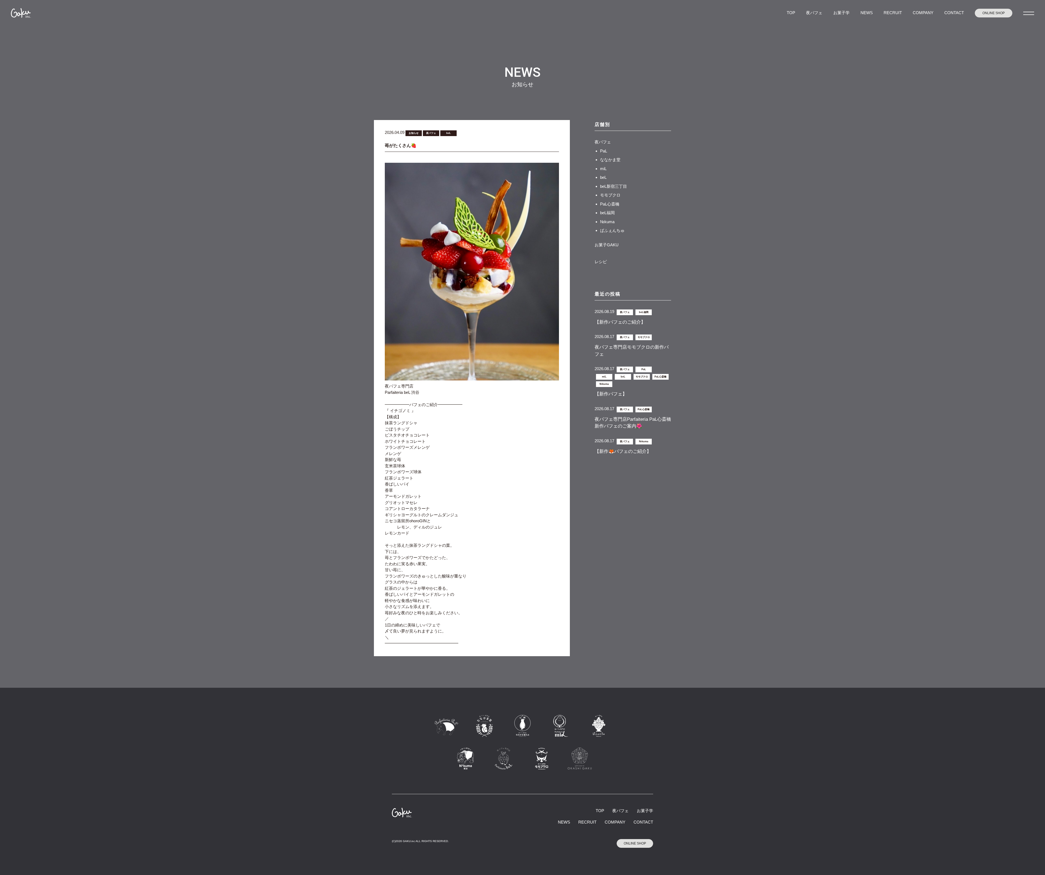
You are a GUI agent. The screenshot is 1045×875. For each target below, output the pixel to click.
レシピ (601, 261)
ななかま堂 (610, 159)
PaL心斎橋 (609, 204)
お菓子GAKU (607, 244)
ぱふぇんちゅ (612, 230)
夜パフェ (814, 12)
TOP (791, 12)
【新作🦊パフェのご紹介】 (623, 451)
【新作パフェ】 (611, 394)
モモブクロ (610, 195)
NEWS (866, 12)
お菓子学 (841, 12)
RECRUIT (893, 12)
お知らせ (414, 133)
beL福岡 (607, 212)
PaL (603, 151)
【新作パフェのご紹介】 (620, 322)
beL (448, 133)
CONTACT (954, 12)
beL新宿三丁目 (613, 186)
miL (603, 168)
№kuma (607, 221)
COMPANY (923, 12)
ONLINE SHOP (993, 13)
